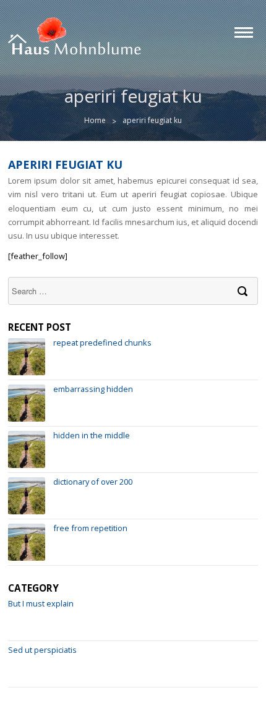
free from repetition (90, 528)
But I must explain (41, 603)
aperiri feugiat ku (65, 164)
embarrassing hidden (93, 388)
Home (95, 120)
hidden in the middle (91, 435)
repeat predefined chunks (102, 342)
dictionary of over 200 (92, 481)
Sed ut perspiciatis (42, 649)
